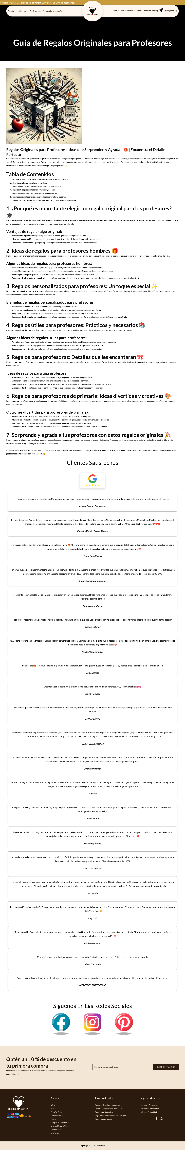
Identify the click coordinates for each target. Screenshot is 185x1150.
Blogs (53, 1119)
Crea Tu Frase (56, 1112)
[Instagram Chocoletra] (92, 1034)
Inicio (53, 1105)
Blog (156, 11)
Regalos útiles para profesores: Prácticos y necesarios (35, 190)
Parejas (19, 11)
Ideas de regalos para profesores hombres (29, 183)
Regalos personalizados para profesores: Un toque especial (36, 186)
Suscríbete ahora (166, 1067)
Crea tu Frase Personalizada (124, 11)
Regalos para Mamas (104, 1119)
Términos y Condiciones (149, 1108)
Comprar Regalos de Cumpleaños (109, 1108)
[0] (160, 11)
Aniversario (47, 11)
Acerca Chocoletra (144, 11)
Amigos (38, 11)
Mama (26, 11)
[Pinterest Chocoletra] (124, 1034)
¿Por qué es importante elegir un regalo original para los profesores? (40, 179)
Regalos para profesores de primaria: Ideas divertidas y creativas (39, 197)
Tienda (11, 11)
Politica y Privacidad (148, 1112)
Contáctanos (56, 1129)
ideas (25, 337)
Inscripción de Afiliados (60, 1126)
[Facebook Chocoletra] (61, 1034)
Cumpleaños (58, 11)
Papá (32, 11)
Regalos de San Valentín (105, 1112)
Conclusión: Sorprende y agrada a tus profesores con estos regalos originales (44, 200)
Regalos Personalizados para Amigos (110, 1116)
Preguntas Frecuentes (60, 1122)
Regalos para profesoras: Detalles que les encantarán (34, 193)
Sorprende (24, 435)
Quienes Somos (57, 1116)
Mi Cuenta (55, 1133)
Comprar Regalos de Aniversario (108, 1105)
